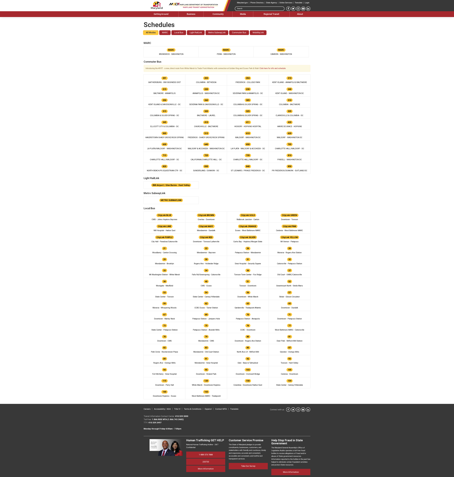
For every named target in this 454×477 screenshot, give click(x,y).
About (300, 14)
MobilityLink (258, 32)
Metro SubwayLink (217, 32)
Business (191, 14)
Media (243, 14)
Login (307, 3)
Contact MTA (221, 409)
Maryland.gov (242, 3)
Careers (147, 409)
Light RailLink (196, 32)
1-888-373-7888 (206, 454)
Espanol (208, 409)
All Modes (151, 32)
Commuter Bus (239, 32)
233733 (206, 462)
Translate (298, 3)
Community (218, 14)
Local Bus (178, 32)
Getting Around (161, 14)
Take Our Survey (248, 466)
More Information (211, 468)
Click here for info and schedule (273, 68)
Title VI (177, 409)
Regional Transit (271, 14)
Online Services (285, 3)
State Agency (271, 3)
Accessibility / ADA (162, 409)
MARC (165, 32)
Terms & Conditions (192, 409)
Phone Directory (257, 3)
